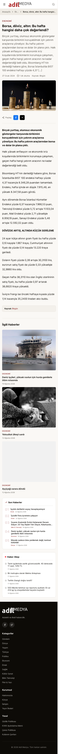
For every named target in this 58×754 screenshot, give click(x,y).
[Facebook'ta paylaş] (15, 117)
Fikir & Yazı (7, 682)
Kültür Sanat (7, 674)
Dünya (5, 643)
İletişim (5, 704)
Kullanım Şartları (9, 734)
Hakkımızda (7, 695)
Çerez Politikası (9, 730)
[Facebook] (5, 624)
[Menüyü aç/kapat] (4, 4)
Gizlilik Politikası (9, 721)
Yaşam (5, 647)
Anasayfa (6, 12)
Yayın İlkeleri (7, 708)
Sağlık (5, 669)
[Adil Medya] (20, 4)
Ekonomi (17, 12)
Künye (5, 700)
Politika (5, 656)
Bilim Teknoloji (8, 678)
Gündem (6, 639)
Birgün (15, 308)
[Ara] (53, 4)
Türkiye (5, 652)
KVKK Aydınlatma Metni (12, 726)
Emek (4, 665)
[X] (12, 624)
